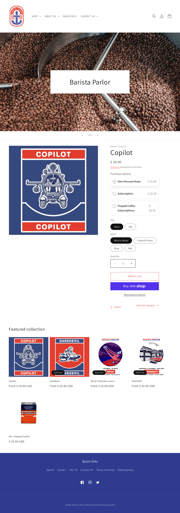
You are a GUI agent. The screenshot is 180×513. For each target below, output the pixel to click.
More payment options (135, 294)
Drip (116, 248)
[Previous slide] (82, 135)
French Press (145, 240)
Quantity (114, 256)
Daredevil (54, 381)
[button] (36, 16)
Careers (61, 469)
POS (88, 505)
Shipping (114, 167)
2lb (130, 226)
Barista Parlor (78, 505)
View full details (146, 305)
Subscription (126, 193)
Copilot (12, 381)
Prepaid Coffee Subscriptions (126, 208)
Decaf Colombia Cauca (102, 381)
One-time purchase (129, 181)
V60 (130, 248)
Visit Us (73, 469)
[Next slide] (98, 135)
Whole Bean (121, 240)
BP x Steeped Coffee (19, 436)
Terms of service (106, 469)
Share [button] (117, 307)
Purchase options (120, 174)
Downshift (137, 381)
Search (50, 469)
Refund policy (126, 469)
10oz (117, 226)
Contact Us (87, 469)
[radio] (114, 181)
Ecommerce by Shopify (104, 505)
